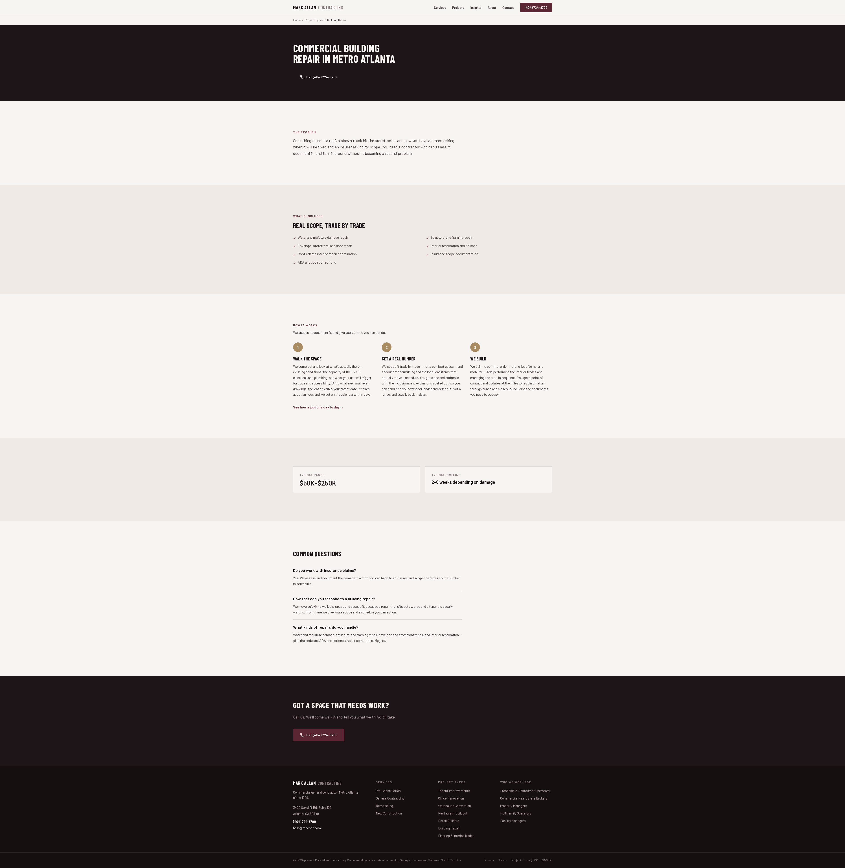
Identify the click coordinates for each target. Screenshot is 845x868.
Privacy (489, 860)
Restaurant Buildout (452, 813)
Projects (458, 7)
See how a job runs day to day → (318, 407)
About (492, 7)
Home (297, 20)
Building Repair (449, 828)
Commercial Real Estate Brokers (523, 798)
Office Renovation (451, 798)
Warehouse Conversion (454, 806)
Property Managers (513, 806)
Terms (503, 860)
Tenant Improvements (454, 791)
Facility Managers (513, 821)
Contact (508, 7)
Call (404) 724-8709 (321, 77)
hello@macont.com (307, 828)
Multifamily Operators (515, 813)
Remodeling (384, 806)
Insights (475, 7)
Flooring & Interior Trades (456, 836)
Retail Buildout (448, 821)
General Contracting (390, 798)
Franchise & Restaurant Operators (525, 791)
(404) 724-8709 (536, 7)
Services (440, 7)
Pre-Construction (388, 791)
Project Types (314, 20)
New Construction (389, 813)
